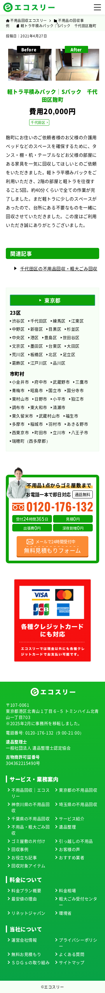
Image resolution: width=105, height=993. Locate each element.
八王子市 (79, 432)
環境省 (65, 913)
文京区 (18, 345)
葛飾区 (18, 362)
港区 (34, 337)
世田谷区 (71, 337)
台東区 (54, 345)
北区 (52, 354)
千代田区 (38, 122)
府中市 (40, 381)
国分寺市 (75, 390)
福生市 (72, 415)
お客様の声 (69, 849)
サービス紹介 (72, 818)
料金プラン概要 (26, 890)
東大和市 (38, 407)
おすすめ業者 (72, 857)
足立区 (69, 354)
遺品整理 (67, 827)
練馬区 (59, 320)
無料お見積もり (26, 954)
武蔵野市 (61, 381)
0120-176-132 (39, 732)
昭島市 (36, 390)
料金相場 (67, 890)
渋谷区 (18, 320)
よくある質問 (72, 954)
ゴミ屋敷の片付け (28, 841)
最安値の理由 (24, 899)
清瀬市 (59, 407)
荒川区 (18, 354)
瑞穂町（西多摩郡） (31, 440)
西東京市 (20, 432)
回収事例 (19, 849)
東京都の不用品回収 (78, 790)
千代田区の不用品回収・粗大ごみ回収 (58, 268)
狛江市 (77, 398)
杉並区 (73, 329)
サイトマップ (72, 962)
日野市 (40, 398)
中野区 (18, 329)
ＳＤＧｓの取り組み (30, 962)
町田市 (40, 432)
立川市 (59, 432)
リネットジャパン (28, 913)
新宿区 (36, 329)
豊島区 (50, 337)
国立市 (54, 390)
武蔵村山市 (49, 415)
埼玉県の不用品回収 (78, 804)
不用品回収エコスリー (28, 20)
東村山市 (20, 398)
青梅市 (18, 390)
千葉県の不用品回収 (30, 818)
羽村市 (54, 424)
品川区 (59, 362)
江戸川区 (38, 362)
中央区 (18, 337)
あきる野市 (77, 424)
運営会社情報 (24, 940)
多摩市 (18, 424)
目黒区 (54, 329)
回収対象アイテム (28, 865)
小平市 (59, 398)
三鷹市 (81, 381)
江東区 (77, 320)
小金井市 (20, 381)
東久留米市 (22, 415)
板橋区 (36, 354)
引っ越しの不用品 (76, 841)
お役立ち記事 (24, 857)
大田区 (73, 345)
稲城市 (36, 424)
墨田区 (36, 345)
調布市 (18, 407)
